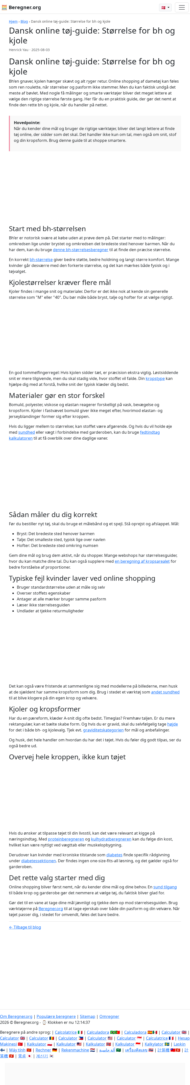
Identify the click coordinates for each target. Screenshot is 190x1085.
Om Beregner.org (16, 1016)
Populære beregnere (56, 1016)
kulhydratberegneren (111, 839)
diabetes (114, 855)
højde (172, 724)
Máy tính (17, 1050)
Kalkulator (36, 1044)
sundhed (26, 432)
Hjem (13, 21)
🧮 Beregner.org (21, 7)
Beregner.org (51, 908)
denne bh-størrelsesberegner (80, 249)
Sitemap (87, 1016)
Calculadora (98, 1032)
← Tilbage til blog (25, 927)
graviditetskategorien (103, 730)
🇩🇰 (163, 7)
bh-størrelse (41, 259)
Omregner (109, 1016)
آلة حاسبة (107, 1050)
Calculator (171, 1032)
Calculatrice (157, 1038)
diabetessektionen (38, 860)
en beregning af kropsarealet (142, 561)
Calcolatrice (66, 1032)
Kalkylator (154, 1044)
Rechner (43, 1050)
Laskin (180, 1044)
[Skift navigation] (182, 7)
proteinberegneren (66, 839)
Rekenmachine (75, 1050)
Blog (24, 21)
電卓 (22, 1056)
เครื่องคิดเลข (136, 1050)
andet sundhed (165, 692)
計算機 (163, 1050)
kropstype (155, 378)
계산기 (42, 1056)
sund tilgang (165, 887)
